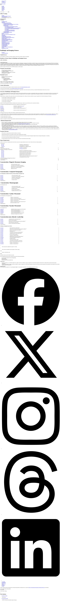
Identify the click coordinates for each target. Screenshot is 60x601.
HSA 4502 (1, 223)
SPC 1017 (3, 146)
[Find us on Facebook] (31, 325)
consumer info (4, 582)
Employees (3, 7)
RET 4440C (2, 197)
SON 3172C (2, 209)
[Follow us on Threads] (31, 514)
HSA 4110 (1, 222)
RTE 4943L (2, 168)
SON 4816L (2, 212)
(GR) (20, 107)
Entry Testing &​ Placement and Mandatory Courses (8, 34)
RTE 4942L (2, 179)
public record (3, 584)
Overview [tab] (3, 52)
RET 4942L (2, 199)
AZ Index (3, 1)
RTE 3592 (1, 167)
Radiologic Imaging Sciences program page (17, 88)
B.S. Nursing (7, 29)
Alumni (3, 8)
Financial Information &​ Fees (6, 42)
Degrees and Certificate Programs (6, 22)
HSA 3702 (2, 151)
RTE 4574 (2, 152)
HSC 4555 (2, 153)
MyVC (3, 33)
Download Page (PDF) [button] (5, 598)
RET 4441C (2, 200)
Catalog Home (4, 2)
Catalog (3, 15)
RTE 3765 (1, 165)
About (3, 9)
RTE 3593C (2, 237)
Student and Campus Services (6, 43)
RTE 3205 (1, 233)
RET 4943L (2, 201)
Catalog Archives (4, 46)
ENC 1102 (2, 144)
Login (3, 10)
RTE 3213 (2, 150)
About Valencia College (5, 48)
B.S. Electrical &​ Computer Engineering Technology (12, 28)
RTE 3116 (1, 164)
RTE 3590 (1, 177)
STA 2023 (21, 147)
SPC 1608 (2, 145)
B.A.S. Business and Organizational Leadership (11, 26)
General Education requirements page (51, 114)
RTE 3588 (1, 188)
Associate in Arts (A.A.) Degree (8, 23)
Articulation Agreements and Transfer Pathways (8, 37)
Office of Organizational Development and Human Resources (36, 587)
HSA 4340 (1, 221)
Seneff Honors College (5, 40)
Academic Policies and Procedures (6, 36)
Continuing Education (5, 45)
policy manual (4, 583)
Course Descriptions (4, 44)
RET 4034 (1, 241)
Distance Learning (4, 38)
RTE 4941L (2, 190)
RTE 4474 (1, 178)
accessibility (3, 581)
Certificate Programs (6, 31)
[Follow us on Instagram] (31, 448)
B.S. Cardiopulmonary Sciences (9, 27)
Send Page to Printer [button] (4, 595)
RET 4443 (1, 198)
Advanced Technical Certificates (8, 32)
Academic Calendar (4, 21)
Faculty (3, 6)
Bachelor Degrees (6, 25)
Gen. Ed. (22, 148)
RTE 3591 (1, 166)
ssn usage (3, 585)
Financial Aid (3, 41)
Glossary (3, 47)
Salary (11, 83)
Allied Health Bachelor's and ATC (13, 129)
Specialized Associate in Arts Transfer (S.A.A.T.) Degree (11, 24)
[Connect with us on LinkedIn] (31, 580)
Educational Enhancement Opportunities (7, 39)
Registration (3, 35)
